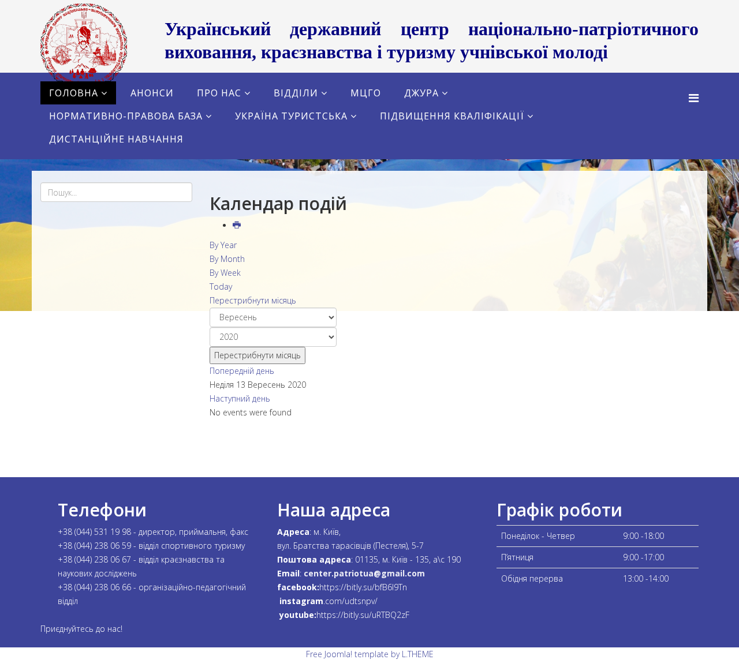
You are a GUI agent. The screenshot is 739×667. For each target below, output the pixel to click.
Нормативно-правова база (126, 116)
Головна (73, 93)
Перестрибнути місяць (253, 300)
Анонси (152, 93)
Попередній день (242, 370)
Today (221, 286)
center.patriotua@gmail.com (364, 573)
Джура (421, 93)
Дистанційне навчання (116, 139)
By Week (225, 272)
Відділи (296, 93)
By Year (223, 244)
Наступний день (240, 398)
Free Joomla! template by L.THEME (370, 654)
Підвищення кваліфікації (452, 116)
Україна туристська (291, 116)
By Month (227, 258)
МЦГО (365, 93)
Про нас (219, 93)
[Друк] (238, 225)
